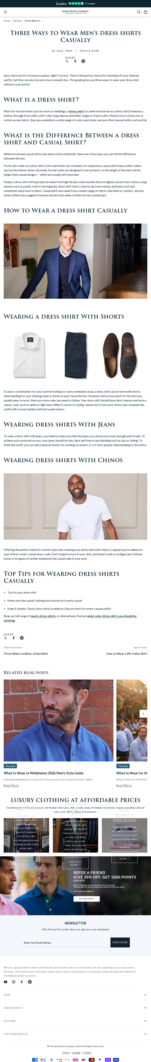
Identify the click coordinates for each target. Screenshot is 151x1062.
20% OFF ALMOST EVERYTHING (76, 3)
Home (65, 1052)
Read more (11, 785)
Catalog (76, 1052)
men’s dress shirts (43, 616)
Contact (87, 1052)
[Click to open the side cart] (145, 12)
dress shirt (76, 111)
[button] (143, 714)
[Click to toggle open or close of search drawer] (139, 12)
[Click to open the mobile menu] (5, 12)
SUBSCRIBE (120, 942)
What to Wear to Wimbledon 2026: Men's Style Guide (43, 773)
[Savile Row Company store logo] (75, 12)
